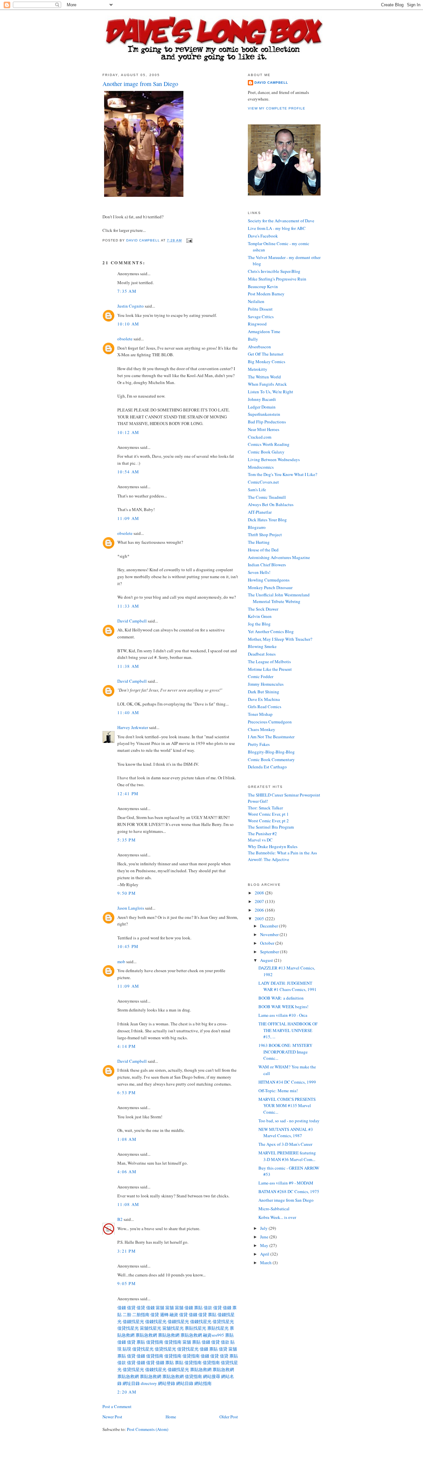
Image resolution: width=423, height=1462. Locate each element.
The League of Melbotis (269, 662)
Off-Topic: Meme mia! (278, 1091)
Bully (253, 339)
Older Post (228, 1417)
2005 (260, 919)
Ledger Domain (262, 407)
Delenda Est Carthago (267, 767)
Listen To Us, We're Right (270, 392)
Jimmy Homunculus (266, 684)
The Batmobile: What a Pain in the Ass (282, 853)
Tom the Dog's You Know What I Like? (282, 474)
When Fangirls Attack (267, 384)
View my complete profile (276, 108)
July (264, 1228)
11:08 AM (128, 1204)
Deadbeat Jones (262, 654)
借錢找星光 (133, 1321)
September (270, 952)
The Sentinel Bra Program (271, 827)
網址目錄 (131, 1383)
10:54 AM (128, 472)
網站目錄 (184, 1383)
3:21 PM (126, 1251)
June (264, 1237)
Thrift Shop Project (265, 535)
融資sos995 (213, 1335)
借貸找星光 (223, 1321)
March (266, 1263)
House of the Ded (263, 550)
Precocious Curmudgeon (270, 722)
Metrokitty (257, 369)
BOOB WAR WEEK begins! (283, 1007)
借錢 (121, 1308)
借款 (208, 1308)
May (264, 1245)
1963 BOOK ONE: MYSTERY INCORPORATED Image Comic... (285, 1051)
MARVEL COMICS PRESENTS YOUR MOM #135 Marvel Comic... (287, 1105)
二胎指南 (140, 1314)
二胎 (127, 1314)
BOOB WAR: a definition (281, 998)
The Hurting (259, 542)
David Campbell (132, 621)
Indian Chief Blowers (267, 565)
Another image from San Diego (286, 1200)
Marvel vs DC (260, 840)
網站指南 (203, 1383)
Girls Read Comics (264, 707)
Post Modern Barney (266, 294)
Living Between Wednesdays (274, 459)
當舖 (160, 1308)
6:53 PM (126, 1093)
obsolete (125, 339)
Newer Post (112, 1417)
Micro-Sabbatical (273, 1209)
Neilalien (256, 301)
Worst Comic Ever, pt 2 (268, 821)
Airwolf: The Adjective (268, 859)
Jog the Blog (259, 624)
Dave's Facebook (263, 236)
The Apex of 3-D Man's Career (285, 1144)
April (265, 1254)
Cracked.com (259, 437)
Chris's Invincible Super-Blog (274, 271)
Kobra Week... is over (277, 1217)
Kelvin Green (260, 616)
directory (149, 1383)
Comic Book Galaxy (266, 452)
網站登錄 (166, 1383)
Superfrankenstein (264, 414)
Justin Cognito (130, 306)
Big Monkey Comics (266, 362)
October (267, 943)
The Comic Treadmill (267, 497)
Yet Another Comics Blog (271, 631)
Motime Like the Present (270, 669)
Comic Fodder (260, 676)
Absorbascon (259, 347)
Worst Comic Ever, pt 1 (268, 814)
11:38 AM (128, 666)
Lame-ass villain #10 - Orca (282, 1015)
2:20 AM (126, 1392)
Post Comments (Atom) (147, 1429)
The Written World (264, 377)
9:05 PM (126, 1283)
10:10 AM (128, 324)
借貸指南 (154, 1342)
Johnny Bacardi (262, 399)
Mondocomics (261, 467)
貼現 (127, 1349)
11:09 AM (128, 518)
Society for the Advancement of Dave (281, 221)
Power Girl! (258, 801)
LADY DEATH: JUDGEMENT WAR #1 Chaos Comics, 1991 (287, 986)
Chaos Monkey (261, 729)
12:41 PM (127, 793)
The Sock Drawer (263, 609)
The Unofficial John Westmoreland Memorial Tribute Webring (279, 598)
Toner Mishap (260, 714)
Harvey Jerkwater (132, 727)
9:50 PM (126, 893)
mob (121, 962)
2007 (260, 901)
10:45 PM (127, 946)
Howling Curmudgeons (268, 580)
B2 (120, 1219)
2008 (260, 893)
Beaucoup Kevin (263, 286)
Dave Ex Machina (264, 699)
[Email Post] (189, 240)
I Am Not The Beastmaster (271, 737)
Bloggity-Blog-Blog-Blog (271, 752)
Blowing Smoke (262, 646)
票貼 (198, 1308)
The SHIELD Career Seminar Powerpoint (284, 795)
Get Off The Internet (266, 354)
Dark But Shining (263, 692)
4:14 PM (126, 1046)
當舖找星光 (150, 1328)
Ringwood (257, 324)
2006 (260, 910)
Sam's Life (257, 490)
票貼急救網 (146, 1335)
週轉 (164, 1314)
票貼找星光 (195, 1328)
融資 (174, 1314)
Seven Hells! (259, 572)
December (269, 926)
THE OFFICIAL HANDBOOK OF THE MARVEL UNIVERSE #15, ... (288, 1030)
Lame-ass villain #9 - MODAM (285, 1183)
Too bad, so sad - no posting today (289, 1121)
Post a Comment (117, 1406)
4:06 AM (126, 1172)
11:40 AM (128, 712)
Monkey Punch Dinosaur (270, 587)
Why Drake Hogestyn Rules (272, 846)
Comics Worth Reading (268, 444)
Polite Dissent (260, 309)
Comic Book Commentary (271, 759)
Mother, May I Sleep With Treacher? (280, 639)
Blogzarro (257, 527)
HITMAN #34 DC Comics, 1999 (287, 1082)
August (267, 960)
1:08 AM (126, 1139)
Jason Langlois (130, 908)
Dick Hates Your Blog (267, 520)
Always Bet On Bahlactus (270, 504)
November (270, 934)
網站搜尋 (211, 1376)
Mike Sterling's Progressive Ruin (277, 279)
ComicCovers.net (263, 482)
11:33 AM (128, 606)
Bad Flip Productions (267, 422)
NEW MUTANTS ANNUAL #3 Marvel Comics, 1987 (285, 1132)
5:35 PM (126, 840)
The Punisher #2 (262, 834)
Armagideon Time (264, 331)
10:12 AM (128, 432)
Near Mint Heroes (263, 429)
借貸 (131, 1308)
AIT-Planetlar (260, 512)
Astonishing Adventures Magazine (279, 557)
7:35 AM (126, 291)
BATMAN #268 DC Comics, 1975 (288, 1191)
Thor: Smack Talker (265, 808)
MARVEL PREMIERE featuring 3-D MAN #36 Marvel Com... (287, 1156)
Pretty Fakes (259, 744)
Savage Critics (261, 317)
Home (171, 1417)
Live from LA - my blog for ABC (277, 228)
